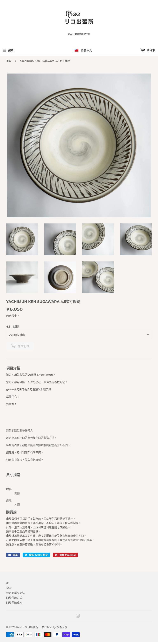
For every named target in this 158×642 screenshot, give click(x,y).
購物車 (150, 50)
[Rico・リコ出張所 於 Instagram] (78, 616)
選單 (11, 50)
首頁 (9, 60)
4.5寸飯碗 (12, 326)
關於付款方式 (14, 597)
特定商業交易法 (15, 592)
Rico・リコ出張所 (27, 627)
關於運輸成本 (14, 602)
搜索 (9, 587)
